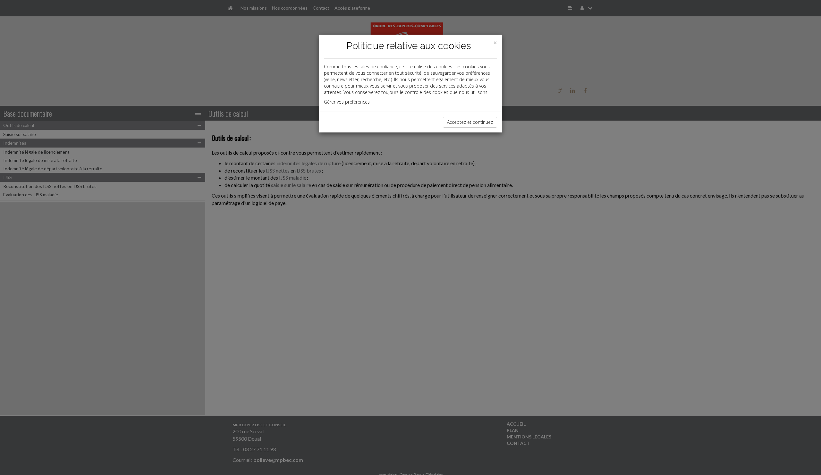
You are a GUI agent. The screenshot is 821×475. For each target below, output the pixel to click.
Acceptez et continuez (470, 122)
